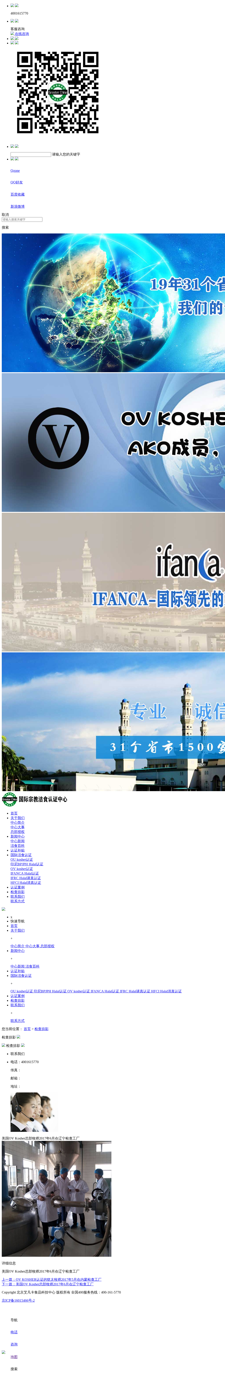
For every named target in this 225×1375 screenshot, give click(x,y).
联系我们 (18, 896)
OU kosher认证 (22, 859)
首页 (14, 813)
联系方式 (18, 901)
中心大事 (18, 827)
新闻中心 (18, 836)
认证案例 (18, 887)
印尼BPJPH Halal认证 (27, 864)
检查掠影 (18, 892)
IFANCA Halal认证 (25, 873)
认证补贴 (18, 850)
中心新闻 (18, 841)
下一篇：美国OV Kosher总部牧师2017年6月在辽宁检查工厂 (48, 1284)
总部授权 (18, 832)
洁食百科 (18, 846)
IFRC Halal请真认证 (26, 878)
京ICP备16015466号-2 (18, 1300)
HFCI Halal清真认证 (26, 883)
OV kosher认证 (22, 869)
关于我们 (18, 818)
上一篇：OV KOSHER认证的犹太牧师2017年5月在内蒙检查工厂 (52, 1279)
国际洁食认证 (21, 855)
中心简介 (18, 822)
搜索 (5, 227)
